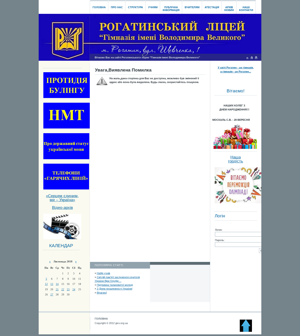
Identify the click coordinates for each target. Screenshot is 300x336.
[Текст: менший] (247, 57)
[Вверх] (248, 330)
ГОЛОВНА (101, 318)
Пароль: (220, 240)
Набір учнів (103, 273)
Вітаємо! (102, 292)
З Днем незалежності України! (114, 288)
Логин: (218, 229)
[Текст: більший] (256, 57)
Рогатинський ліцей (64, 5)
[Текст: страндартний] (251, 57)
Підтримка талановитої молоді (115, 284)
